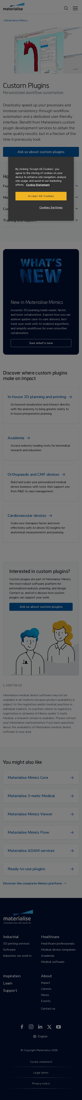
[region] (41, 189)
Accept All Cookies (41, 196)
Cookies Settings (51, 207)
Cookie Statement (38, 185)
